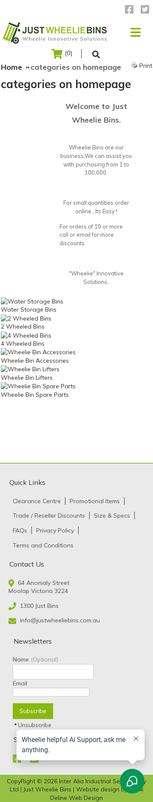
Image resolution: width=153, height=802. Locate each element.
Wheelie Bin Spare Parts (35, 394)
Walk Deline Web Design (97, 793)
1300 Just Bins (39, 606)
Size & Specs (112, 515)
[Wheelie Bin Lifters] (30, 369)
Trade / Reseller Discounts (49, 515)
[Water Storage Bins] (32, 301)
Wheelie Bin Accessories (35, 360)
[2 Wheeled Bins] (26, 318)
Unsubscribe (34, 725)
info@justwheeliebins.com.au (60, 620)
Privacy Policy (55, 530)
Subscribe (33, 711)
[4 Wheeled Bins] (26, 335)
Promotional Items (95, 501)
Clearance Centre (37, 501)
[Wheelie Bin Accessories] (38, 352)
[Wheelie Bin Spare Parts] (38, 386)
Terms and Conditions (43, 545)
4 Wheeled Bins (23, 343)
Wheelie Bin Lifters (27, 377)
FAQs (20, 530)
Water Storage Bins (29, 309)
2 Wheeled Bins (23, 326)
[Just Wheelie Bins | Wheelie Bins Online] (56, 32)
